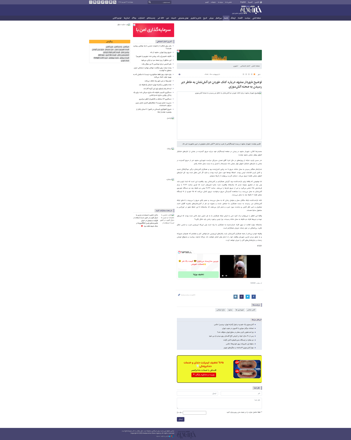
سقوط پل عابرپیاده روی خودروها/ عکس (240, 344)
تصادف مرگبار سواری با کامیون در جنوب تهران (238, 328)
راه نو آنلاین (118, 47)
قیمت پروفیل (124, 58)
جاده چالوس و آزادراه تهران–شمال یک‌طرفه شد (155, 84)
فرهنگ (233, 18)
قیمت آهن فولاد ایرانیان (111, 52)
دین (167, 18)
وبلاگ (134, 18)
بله (94, 2)
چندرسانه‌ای (151, 18)
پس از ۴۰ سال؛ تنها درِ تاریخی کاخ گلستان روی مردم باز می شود (231, 336)
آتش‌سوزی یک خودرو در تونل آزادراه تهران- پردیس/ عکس (234, 324)
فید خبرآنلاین (114, 2)
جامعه (226, 18)
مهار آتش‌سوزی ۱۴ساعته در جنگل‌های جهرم (239, 347)
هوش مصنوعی (183, 18)
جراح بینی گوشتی (98, 49)
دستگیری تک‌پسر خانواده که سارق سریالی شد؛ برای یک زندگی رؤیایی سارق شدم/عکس (152, 93)
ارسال (181, 419)
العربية (250, 2)
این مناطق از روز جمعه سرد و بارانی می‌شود (156, 60)
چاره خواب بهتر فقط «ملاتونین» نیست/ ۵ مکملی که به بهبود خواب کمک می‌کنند (152, 76)
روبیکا (90, 2)
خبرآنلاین (247, 10)
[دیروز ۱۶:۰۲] (166, 219)
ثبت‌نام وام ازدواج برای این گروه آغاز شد (157, 88)
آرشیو (207, 2)
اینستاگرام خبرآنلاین (106, 2)
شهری (235, 66)
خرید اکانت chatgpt (101, 58)
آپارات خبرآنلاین (98, 2)
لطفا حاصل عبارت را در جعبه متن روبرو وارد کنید (244, 412)
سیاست (247, 18)
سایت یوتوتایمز (113, 58)
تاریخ (205, 18)
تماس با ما (228, 2)
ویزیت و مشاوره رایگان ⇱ (203, 374)
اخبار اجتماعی (245, 66)
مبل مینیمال (109, 49)
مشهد (230, 310)
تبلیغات (213, 2)
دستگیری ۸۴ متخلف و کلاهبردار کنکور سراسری (155, 99)
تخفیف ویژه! (198, 274)
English (243, 2)
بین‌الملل (219, 18)
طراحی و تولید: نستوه (162, 436)
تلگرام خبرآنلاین (110, 2)
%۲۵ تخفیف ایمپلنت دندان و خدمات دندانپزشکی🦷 (204, 364)
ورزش (211, 18)
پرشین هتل (125, 52)
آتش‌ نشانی (251, 310)
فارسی (257, 2)
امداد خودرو (125, 60)
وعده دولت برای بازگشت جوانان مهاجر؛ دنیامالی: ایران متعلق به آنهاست (152, 69)
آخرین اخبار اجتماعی (164, 41)
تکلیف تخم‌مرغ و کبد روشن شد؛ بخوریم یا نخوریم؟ (153, 56)
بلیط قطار (101, 55)
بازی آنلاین (109, 47)
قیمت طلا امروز (110, 55)
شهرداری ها (240, 310)
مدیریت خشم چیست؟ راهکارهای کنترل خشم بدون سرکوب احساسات (153, 104)
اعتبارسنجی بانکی (123, 55)
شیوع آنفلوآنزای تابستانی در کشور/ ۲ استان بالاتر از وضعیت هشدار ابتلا (153, 110)
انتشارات (141, 18)
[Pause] (222, 275)
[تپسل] (178, 51)
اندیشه (173, 18)
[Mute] (226, 275)
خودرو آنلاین (117, 18)
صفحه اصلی (256, 18)
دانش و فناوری (196, 18)
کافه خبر (161, 18)
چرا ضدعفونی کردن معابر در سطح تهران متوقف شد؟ (235, 332)
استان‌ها (127, 18)
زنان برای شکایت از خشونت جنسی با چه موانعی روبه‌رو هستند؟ (152, 47)
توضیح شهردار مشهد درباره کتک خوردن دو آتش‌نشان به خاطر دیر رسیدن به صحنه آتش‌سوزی (221, 84)
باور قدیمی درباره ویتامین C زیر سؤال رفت (156, 64)
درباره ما (220, 2)
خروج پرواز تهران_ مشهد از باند (160, 52)
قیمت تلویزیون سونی (121, 49)
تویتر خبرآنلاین (102, 2)
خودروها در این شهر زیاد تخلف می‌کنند (158, 81)
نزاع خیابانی (221, 310)
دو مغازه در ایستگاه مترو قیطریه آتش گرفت (238, 340)
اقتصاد (240, 18)
